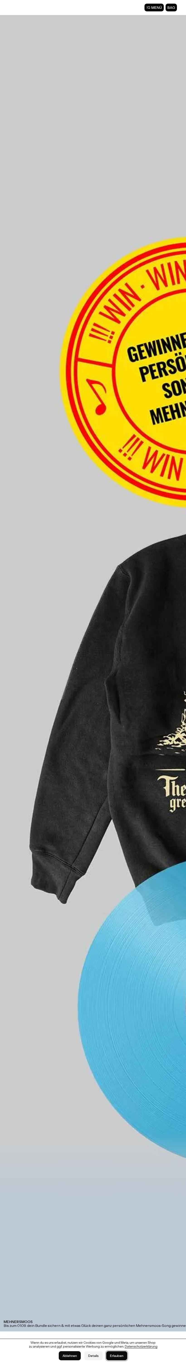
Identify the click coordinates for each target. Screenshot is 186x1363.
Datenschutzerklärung (141, 1346)
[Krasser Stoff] (22, 7)
